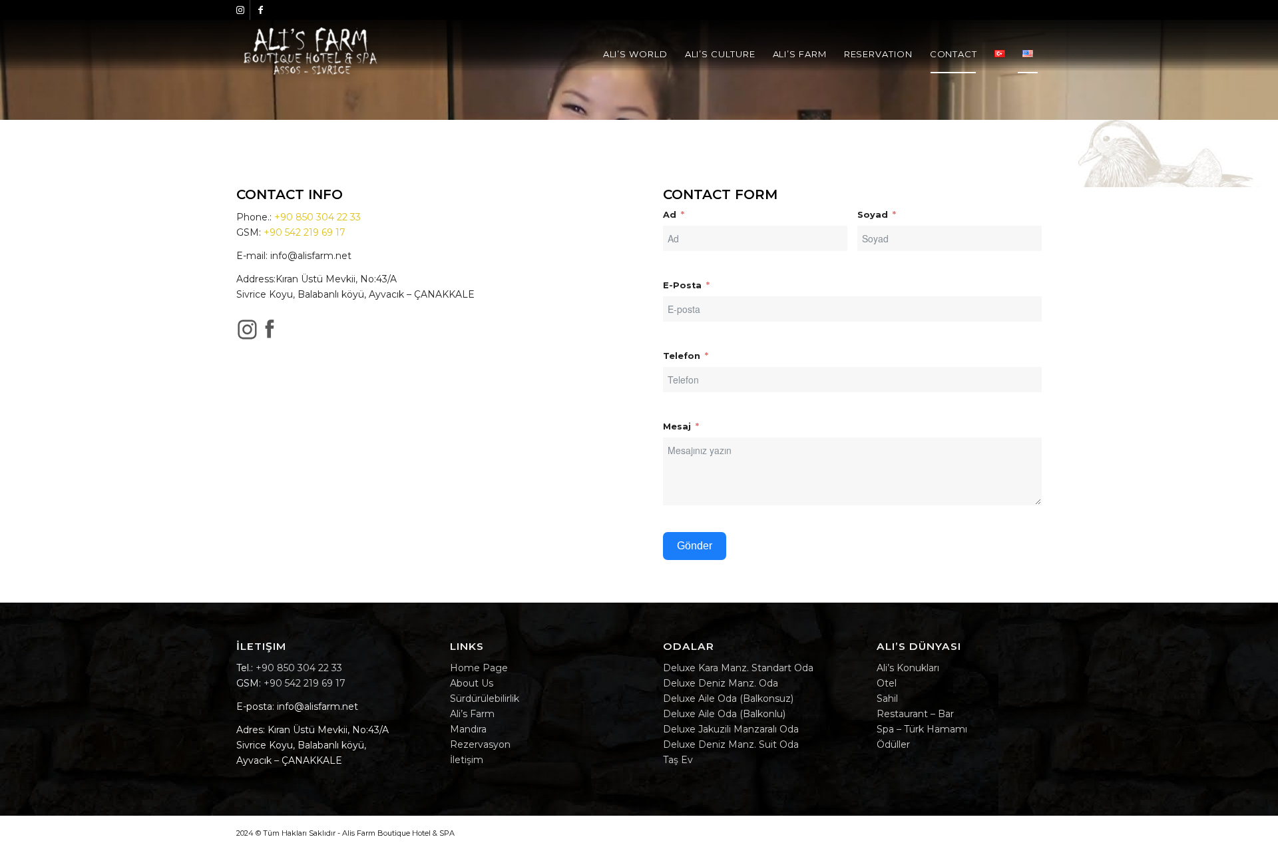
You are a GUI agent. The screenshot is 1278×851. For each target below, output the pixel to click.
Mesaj (677, 426)
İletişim (466, 760)
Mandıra (468, 729)
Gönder (694, 545)
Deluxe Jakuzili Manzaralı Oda (731, 729)
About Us (471, 683)
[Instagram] (240, 10)
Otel (887, 683)
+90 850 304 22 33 (317, 217)
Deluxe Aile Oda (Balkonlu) (724, 714)
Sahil (887, 699)
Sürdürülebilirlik (484, 699)
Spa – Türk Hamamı (922, 729)
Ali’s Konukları (908, 668)
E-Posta (682, 285)
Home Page (479, 668)
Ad (669, 215)
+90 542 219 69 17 (304, 232)
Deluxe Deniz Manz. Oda (720, 683)
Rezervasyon (480, 744)
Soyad (872, 215)
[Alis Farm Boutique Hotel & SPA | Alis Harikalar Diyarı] (310, 54)
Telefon (681, 356)
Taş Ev (678, 760)
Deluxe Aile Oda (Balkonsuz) (728, 699)
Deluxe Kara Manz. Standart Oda (738, 668)
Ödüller (893, 744)
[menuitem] (635, 54)
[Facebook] (260, 10)
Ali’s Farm (472, 714)
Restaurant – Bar (915, 714)
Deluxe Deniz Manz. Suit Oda (731, 744)
